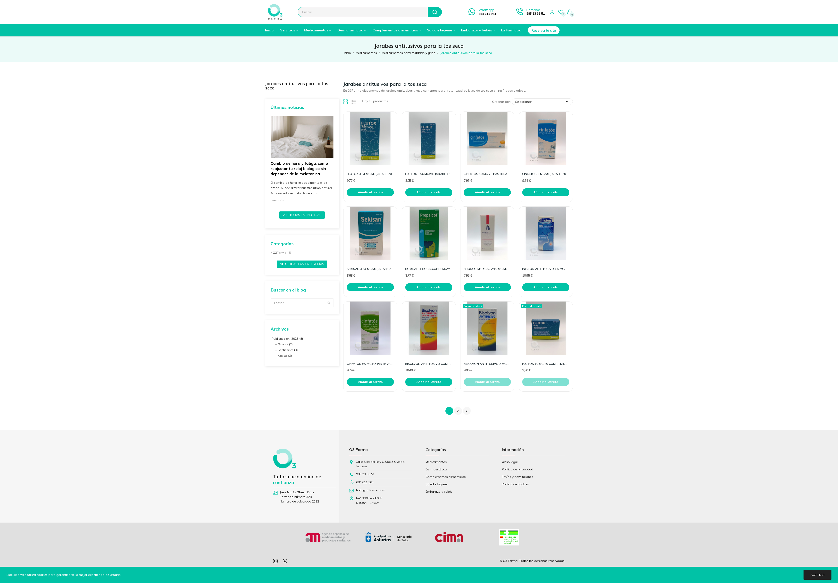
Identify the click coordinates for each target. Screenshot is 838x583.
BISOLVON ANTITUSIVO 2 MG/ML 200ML (487, 364)
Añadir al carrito (370, 192)
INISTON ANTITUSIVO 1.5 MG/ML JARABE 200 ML (545, 269)
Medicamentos (436, 462)
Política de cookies (515, 484)
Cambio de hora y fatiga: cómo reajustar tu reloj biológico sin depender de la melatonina (299, 168)
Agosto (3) (285, 355)
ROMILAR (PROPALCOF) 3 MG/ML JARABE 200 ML (428, 269)
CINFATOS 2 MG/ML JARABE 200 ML (545, 174)
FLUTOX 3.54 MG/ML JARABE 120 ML (428, 174)
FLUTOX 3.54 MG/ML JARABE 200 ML (370, 174)
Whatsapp (486, 10)
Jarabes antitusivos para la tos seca (296, 86)
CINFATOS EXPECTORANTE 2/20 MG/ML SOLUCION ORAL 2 (370, 364)
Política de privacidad (517, 469)
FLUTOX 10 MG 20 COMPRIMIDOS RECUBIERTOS (545, 364)
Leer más (277, 200)
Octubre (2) (285, 344)
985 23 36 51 (535, 13)
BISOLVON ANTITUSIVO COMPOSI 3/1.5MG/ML (428, 364)
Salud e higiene (437, 484)
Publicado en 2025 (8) (287, 339)
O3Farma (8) (282, 253)
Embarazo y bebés (439, 492)
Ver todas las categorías (302, 264)
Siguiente (467, 411)
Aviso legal (510, 462)
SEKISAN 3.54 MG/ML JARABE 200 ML (370, 269)
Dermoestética (436, 469)
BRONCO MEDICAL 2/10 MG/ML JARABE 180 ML (487, 269)
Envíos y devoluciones (517, 477)
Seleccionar (542, 101)
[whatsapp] (285, 561)
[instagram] (275, 561)
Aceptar (817, 575)
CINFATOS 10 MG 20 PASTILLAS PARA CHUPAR (487, 174)
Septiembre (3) (288, 350)
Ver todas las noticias (302, 215)
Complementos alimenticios (446, 477)
